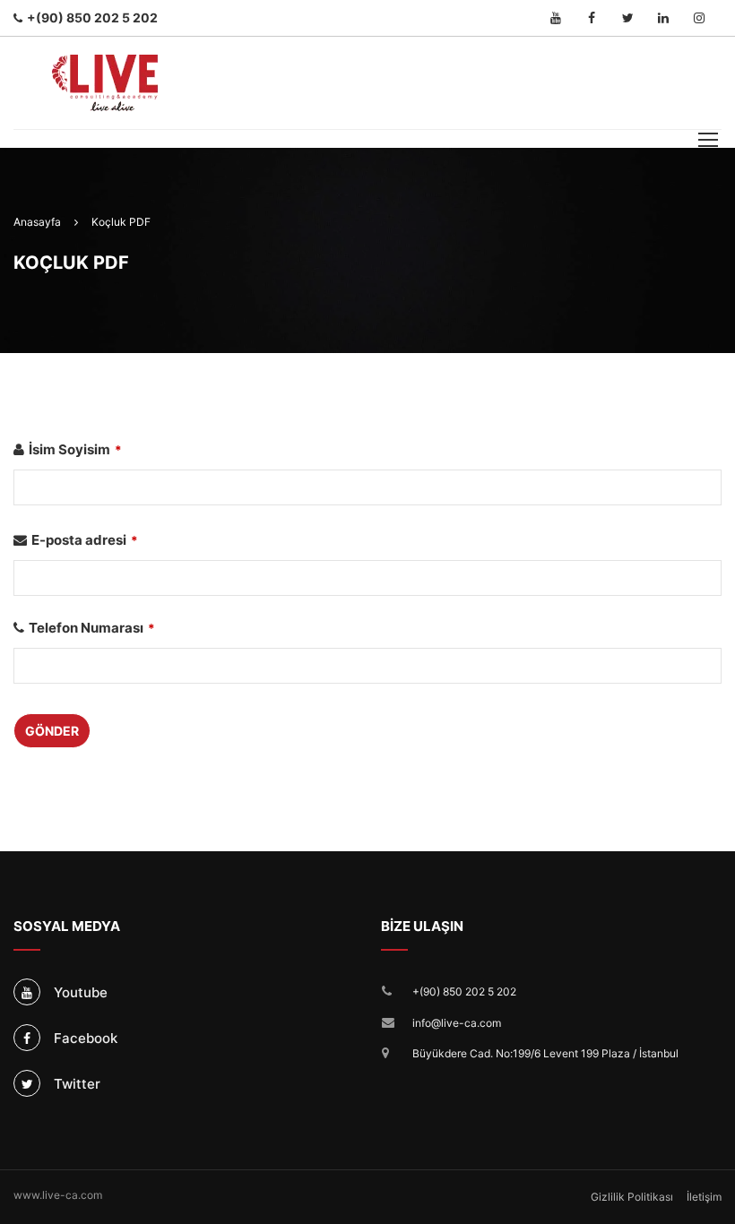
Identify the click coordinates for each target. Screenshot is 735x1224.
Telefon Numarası (92, 627)
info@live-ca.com (456, 1023)
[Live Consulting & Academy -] (105, 83)
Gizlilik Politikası (632, 1196)
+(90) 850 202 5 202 (464, 991)
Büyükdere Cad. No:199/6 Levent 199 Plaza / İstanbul (545, 1053)
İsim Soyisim (75, 449)
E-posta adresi (84, 539)
